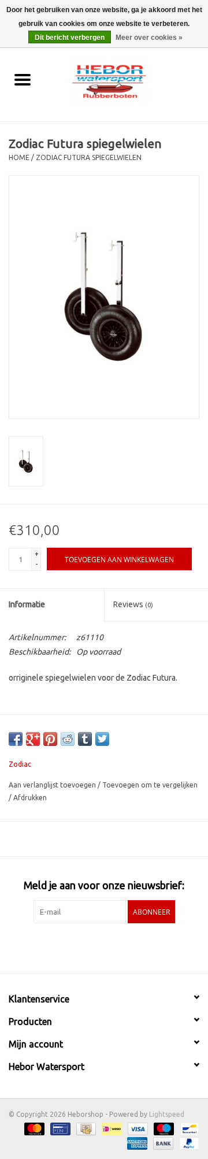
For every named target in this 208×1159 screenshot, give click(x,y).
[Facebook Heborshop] (74, 947)
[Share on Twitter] (102, 739)
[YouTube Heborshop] (114, 947)
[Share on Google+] (33, 739)
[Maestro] (163, 1128)
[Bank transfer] (162, 1143)
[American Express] (136, 1143)
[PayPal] (187, 1143)
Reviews (133, 604)
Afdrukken (30, 797)
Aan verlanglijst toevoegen (53, 785)
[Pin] (59, 1128)
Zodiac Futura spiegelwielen (89, 157)
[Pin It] (50, 739)
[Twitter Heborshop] (94, 947)
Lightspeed (166, 1114)
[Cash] (85, 1128)
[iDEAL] (110, 1128)
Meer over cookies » (149, 38)
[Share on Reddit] (68, 739)
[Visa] (137, 1128)
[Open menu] (22, 79)
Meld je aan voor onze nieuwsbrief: (104, 885)
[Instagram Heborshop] (134, 947)
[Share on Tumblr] (85, 739)
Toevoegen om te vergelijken (150, 785)
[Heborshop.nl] (126, 80)
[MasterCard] (33, 1128)
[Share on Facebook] (16, 739)
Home (19, 157)
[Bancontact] (187, 1128)
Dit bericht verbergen (70, 38)
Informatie (27, 604)
